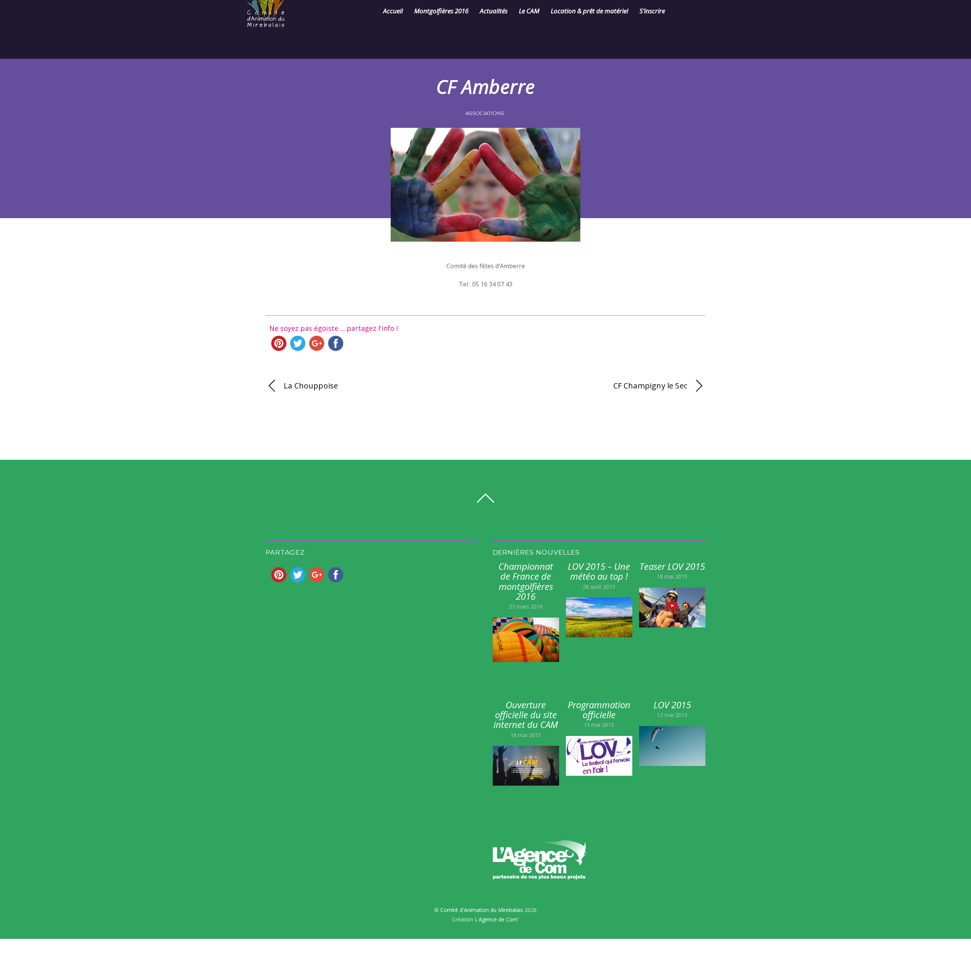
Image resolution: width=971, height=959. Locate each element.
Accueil (393, 10)
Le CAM (529, 10)
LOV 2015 (672, 705)
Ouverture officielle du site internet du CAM (525, 715)
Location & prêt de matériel (589, 10)
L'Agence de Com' (497, 919)
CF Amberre (485, 86)
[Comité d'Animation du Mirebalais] (275, 23)
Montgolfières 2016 (441, 10)
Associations (484, 113)
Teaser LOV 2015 (672, 566)
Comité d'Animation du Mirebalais (481, 909)
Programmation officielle (599, 710)
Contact (687, 10)
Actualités (493, 10)
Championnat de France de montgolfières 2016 (525, 581)
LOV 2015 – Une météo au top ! (599, 571)
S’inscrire (652, 10)
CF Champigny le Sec (650, 385)
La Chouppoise (311, 385)
